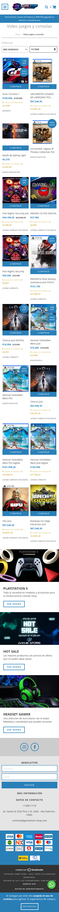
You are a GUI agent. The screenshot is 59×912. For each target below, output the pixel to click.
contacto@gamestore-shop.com (29, 820)
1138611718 (29, 805)
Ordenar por (7, 42)
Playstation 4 (36, 360)
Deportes (6, 111)
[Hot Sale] (29, 628)
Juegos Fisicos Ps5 (38, 157)
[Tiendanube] (29, 871)
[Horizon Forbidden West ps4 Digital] (43, 436)
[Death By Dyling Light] (15, 132)
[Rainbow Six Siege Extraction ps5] (43, 498)
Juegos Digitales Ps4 (11, 172)
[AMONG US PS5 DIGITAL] (43, 190)
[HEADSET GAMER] (29, 691)
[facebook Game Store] (35, 747)
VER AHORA (14, 604)
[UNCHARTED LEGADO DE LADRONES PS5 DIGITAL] (43, 71)
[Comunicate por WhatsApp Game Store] (51, 884)
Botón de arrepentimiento (29, 889)
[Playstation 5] (29, 565)
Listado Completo (10, 288)
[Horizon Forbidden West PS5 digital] (15, 436)
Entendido (29, 906)
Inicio (17, 34)
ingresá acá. (29, 884)
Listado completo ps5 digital (43, 114)
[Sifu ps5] (15, 498)
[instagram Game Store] (24, 747)
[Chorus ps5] (43, 378)
